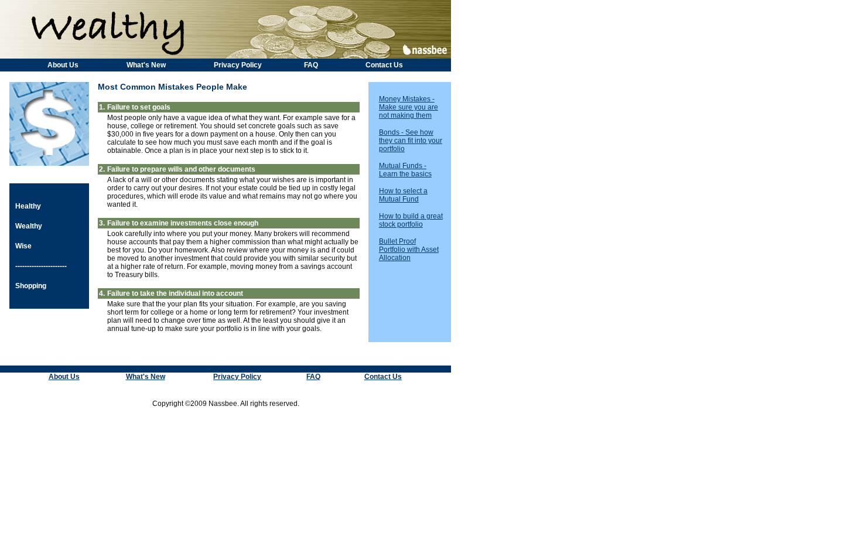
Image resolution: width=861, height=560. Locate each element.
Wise (23, 246)
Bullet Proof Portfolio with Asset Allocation (409, 249)
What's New (146, 65)
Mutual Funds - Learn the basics (405, 170)
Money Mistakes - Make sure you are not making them (408, 107)
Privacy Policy (238, 65)
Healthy (28, 206)
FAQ (311, 65)
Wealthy (28, 226)
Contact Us (384, 65)
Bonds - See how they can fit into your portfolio (410, 140)
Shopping (30, 286)
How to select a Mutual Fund (403, 195)
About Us (62, 65)
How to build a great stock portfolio (411, 220)
